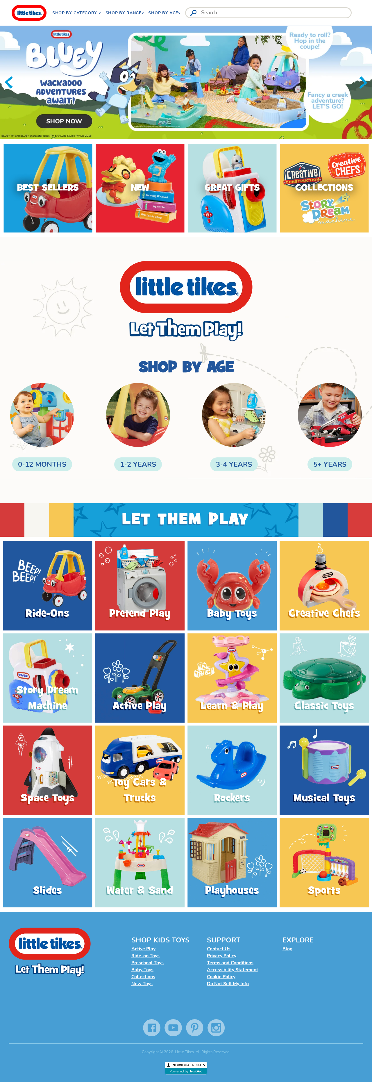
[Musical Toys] (324, 770)
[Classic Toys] (324, 678)
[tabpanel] (186, 82)
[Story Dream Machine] (47, 678)
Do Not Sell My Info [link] (228, 984)
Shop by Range (123, 13)
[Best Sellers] (47, 188)
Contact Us (218, 949)
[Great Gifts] (232, 188)
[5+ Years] (330, 427)
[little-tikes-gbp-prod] (29, 13)
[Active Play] (140, 678)
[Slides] (47, 863)
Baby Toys (142, 970)
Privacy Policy (221, 956)
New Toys (142, 984)
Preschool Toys (147, 963)
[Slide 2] (186, 82)
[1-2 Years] (138, 427)
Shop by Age (163, 13)
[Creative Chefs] (324, 586)
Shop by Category (75, 13)
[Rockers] (232, 770)
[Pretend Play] (140, 586)
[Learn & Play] (232, 678)
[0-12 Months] (42, 427)
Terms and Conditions (230, 963)
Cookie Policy (221, 977)
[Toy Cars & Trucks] (140, 770)
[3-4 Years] (234, 427)
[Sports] (324, 863)
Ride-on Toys (145, 956)
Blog (287, 949)
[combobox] (268, 12)
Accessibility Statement (232, 970)
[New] (140, 188)
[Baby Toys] (232, 586)
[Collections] (324, 188)
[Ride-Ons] (47, 586)
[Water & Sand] (140, 863)
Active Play (143, 949)
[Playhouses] (232, 863)
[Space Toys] (47, 770)
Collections (143, 977)
